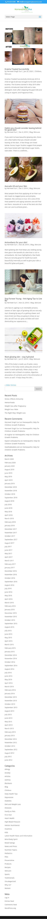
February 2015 (10, 648)
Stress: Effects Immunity (14, 399)
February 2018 (10, 522)
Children (38, 71)
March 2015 (9, 644)
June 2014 (8, 676)
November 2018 (11, 490)
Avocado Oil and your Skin (16, 186)
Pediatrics (8, 853)
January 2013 (10, 735)
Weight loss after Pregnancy (15, 406)
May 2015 (8, 637)
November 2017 (11, 532)
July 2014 (8, 672)
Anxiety (7, 773)
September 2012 (11, 749)
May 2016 (8, 595)
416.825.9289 (11, 2)
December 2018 (11, 487)
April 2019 (8, 480)
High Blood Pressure (12, 822)
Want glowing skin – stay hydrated (19, 357)
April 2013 (8, 725)
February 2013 (10, 732)
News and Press (11, 846)
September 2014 (11, 665)
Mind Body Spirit (11, 839)
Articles (7, 776)
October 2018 (10, 494)
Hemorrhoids (10, 402)
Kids (6, 832)
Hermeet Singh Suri (14, 71)
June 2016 (8, 592)
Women (7, 888)
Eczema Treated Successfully (17, 69)
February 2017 (10, 564)
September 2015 (11, 623)
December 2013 (11, 697)
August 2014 (9, 669)
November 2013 (11, 700)
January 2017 (10, 567)
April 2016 (8, 599)
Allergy (7, 769)
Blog (31, 132)
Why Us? (8, 885)
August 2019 (9, 469)
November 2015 (11, 616)
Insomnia (8, 829)
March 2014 (9, 686)
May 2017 (8, 553)
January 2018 (10, 525)
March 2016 (9, 602)
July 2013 (8, 714)
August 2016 (9, 585)
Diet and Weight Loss (13, 804)
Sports (7, 874)
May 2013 (8, 721)
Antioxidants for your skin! (16, 242)
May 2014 (8, 679)
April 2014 (8, 683)
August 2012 (9, 753)
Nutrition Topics (11, 850)
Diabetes (8, 801)
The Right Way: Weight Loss (15, 413)
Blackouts (8, 783)
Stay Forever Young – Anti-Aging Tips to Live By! (23, 299)
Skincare (8, 74)
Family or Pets (10, 811)
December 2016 (11, 571)
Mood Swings (10, 843)
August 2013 (9, 711)
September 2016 (11, 581)
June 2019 (8, 473)
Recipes (8, 867)
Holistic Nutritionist (12, 825)
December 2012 (11, 739)
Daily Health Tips (11, 794)
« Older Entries (10, 385)
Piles (6, 857)
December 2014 (11, 655)
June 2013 (8, 718)
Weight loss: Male (11, 409)
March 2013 (9, 728)
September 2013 (11, 707)
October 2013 (10, 704)
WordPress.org (10, 908)
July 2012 (8, 756)
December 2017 (11, 529)
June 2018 (8, 508)
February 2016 (10, 606)
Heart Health (9, 818)
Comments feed (11, 905)
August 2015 (9, 627)
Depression (9, 797)
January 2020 (10, 466)
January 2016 (10, 609)
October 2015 (10, 620)
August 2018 (9, 501)
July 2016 (8, 588)
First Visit (8, 815)
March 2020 (9, 459)
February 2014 (10, 690)
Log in (7, 897)
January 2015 (10, 651)
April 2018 (8, 515)
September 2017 (11, 539)
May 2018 (8, 511)
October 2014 (10, 662)
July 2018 (8, 504)
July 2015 (8, 630)
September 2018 (11, 497)
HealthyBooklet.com (12, 447)
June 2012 (8, 760)
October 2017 (10, 536)
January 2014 (10, 693)
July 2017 (8, 546)
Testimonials (9, 878)
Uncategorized (10, 881)
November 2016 (11, 574)
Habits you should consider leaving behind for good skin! (23, 129)
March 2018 (9, 518)
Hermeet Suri (12, 132)
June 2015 (8, 634)
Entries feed (9, 901)
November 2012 (11, 742)
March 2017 (9, 560)
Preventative (9, 860)
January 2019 (10, 483)
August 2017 (9, 543)
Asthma (7, 780)
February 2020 (10, 462)
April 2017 (8, 557)
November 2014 (11, 658)
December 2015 (11, 613)
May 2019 (8, 476)
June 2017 (8, 550)
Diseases (8, 808)
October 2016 (10, 578)
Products (8, 864)
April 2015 (8, 641)
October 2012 (10, 746)
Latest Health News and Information (18, 836)
